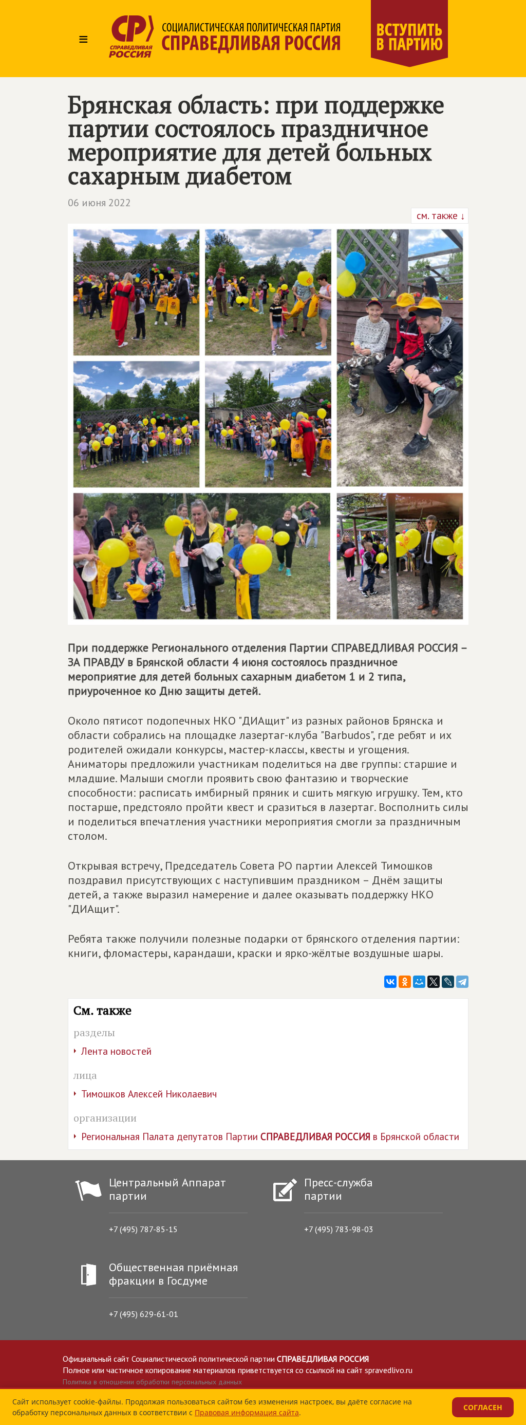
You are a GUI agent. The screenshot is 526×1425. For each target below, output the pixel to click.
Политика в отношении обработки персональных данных (152, 1381)
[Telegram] (462, 982)
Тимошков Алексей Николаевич (149, 1094)
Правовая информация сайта (247, 1412)
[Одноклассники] (405, 982)
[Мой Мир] (419, 982)
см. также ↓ (439, 215)
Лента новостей (116, 1051)
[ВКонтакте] (390, 982)
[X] (433, 982)
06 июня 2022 (99, 202)
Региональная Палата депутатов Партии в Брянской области (270, 1136)
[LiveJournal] (448, 982)
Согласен (482, 1407)
